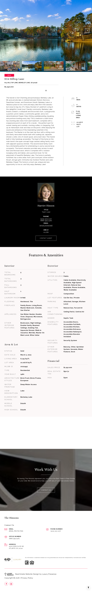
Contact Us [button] (46, 490)
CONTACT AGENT (46, 238)
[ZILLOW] (11, 584)
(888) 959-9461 (14, 538)
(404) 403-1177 (46, 219)
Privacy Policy (27, 578)
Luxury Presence (49, 574)
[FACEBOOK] (6, 584)
